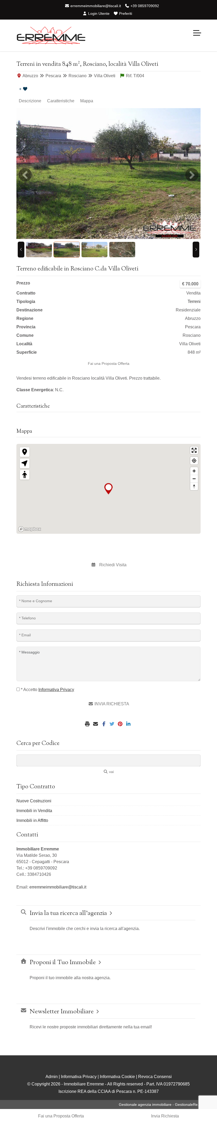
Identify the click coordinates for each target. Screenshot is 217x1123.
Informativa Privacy (79, 1076)
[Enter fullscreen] (194, 450)
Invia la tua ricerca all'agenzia (68, 913)
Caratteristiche (60, 101)
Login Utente (98, 13)
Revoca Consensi (155, 1076)
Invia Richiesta (165, 1116)
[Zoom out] (194, 478)
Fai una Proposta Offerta (108, 363)
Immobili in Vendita (34, 810)
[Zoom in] (194, 471)
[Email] (96, 724)
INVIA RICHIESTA (111, 704)
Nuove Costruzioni (33, 801)
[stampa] (88, 724)
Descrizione (30, 101)
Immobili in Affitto (32, 820)
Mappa (86, 101)
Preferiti (125, 13)
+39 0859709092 (144, 6)
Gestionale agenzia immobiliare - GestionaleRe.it (160, 1104)
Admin (52, 1076)
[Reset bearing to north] (194, 486)
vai (111, 772)
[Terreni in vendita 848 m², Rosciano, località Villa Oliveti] (108, 173)
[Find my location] (194, 460)
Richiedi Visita (112, 565)
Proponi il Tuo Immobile (63, 962)
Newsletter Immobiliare (62, 1012)
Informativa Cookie (117, 1076)
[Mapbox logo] (29, 529)
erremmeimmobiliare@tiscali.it (95, 6)
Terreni (194, 301)
